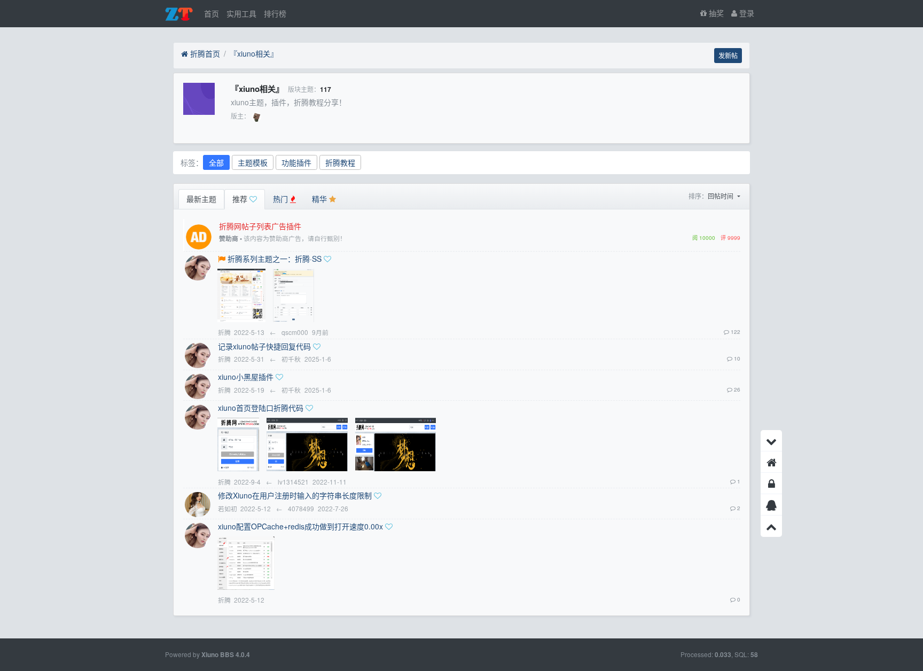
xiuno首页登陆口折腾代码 (260, 407)
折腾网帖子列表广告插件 (260, 226)
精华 (320, 198)
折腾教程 (340, 162)
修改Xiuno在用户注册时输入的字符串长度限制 (295, 495)
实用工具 (241, 13)
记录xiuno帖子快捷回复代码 (264, 346)
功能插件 (296, 162)
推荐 (240, 198)
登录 (745, 12)
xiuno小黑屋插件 (245, 376)
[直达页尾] (771, 440)
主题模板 (253, 162)
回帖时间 (721, 195)
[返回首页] (771, 462)
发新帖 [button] (728, 55)
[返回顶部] (771, 526)
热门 (281, 198)
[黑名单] (771, 483)
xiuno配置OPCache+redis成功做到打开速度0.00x (300, 526)
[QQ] (771, 505)
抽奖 (715, 12)
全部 (216, 162)
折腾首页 (204, 53)
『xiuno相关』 (254, 53)
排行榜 (275, 13)
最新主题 (201, 198)
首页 (211, 13)
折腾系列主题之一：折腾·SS (275, 258)
